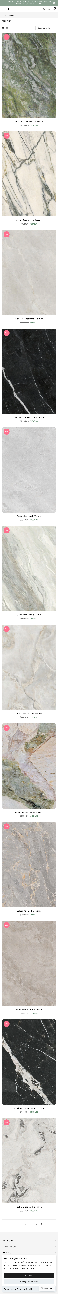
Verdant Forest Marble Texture (29, 121)
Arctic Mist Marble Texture (29, 516)
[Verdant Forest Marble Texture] (29, 75)
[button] (53, 9)
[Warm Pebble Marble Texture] (29, 963)
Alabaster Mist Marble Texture (29, 319)
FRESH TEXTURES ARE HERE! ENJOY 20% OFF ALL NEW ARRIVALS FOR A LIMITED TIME (29, 3)
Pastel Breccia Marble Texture (29, 812)
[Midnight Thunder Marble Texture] (29, 1062)
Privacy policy (10, 1289)
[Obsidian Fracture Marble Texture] (29, 371)
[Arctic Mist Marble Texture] (29, 470)
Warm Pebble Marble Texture (29, 1009)
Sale (6, 37)
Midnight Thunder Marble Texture (29, 1108)
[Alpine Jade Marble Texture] (29, 174)
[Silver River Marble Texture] (29, 568)
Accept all (29, 1275)
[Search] (44, 9)
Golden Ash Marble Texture (29, 911)
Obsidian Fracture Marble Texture (29, 417)
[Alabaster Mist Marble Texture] (29, 272)
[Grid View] (3, 28)
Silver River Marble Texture (29, 615)
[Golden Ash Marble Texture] (29, 864)
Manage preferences (29, 1281)
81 (36, 1224)
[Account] (49, 9)
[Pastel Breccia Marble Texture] (29, 766)
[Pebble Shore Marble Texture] (29, 1160)
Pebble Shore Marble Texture (29, 1207)
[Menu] (3, 9)
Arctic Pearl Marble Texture (29, 713)
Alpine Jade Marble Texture (29, 220)
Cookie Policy (28, 1268)
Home (4, 15)
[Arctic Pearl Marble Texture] (29, 667)
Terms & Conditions (26, 1289)
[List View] (6, 28)
